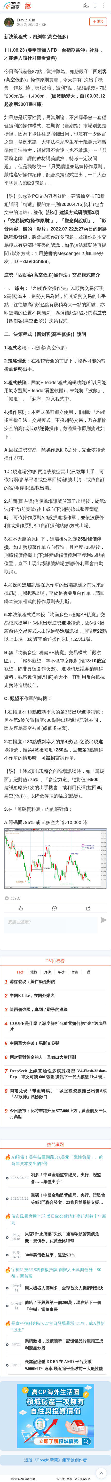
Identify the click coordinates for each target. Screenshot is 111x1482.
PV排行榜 (55, 961)
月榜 (47, 972)
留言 (75, 972)
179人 (15, 898)
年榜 (61, 972)
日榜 (20, 972)
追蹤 (100, 21)
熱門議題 (55, 1144)
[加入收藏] (95, 6)
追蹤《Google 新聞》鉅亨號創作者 (55, 1460)
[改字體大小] (86, 6)
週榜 (33, 972)
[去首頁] (28, 6)
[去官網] (12, 5)
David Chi (26, 20)
